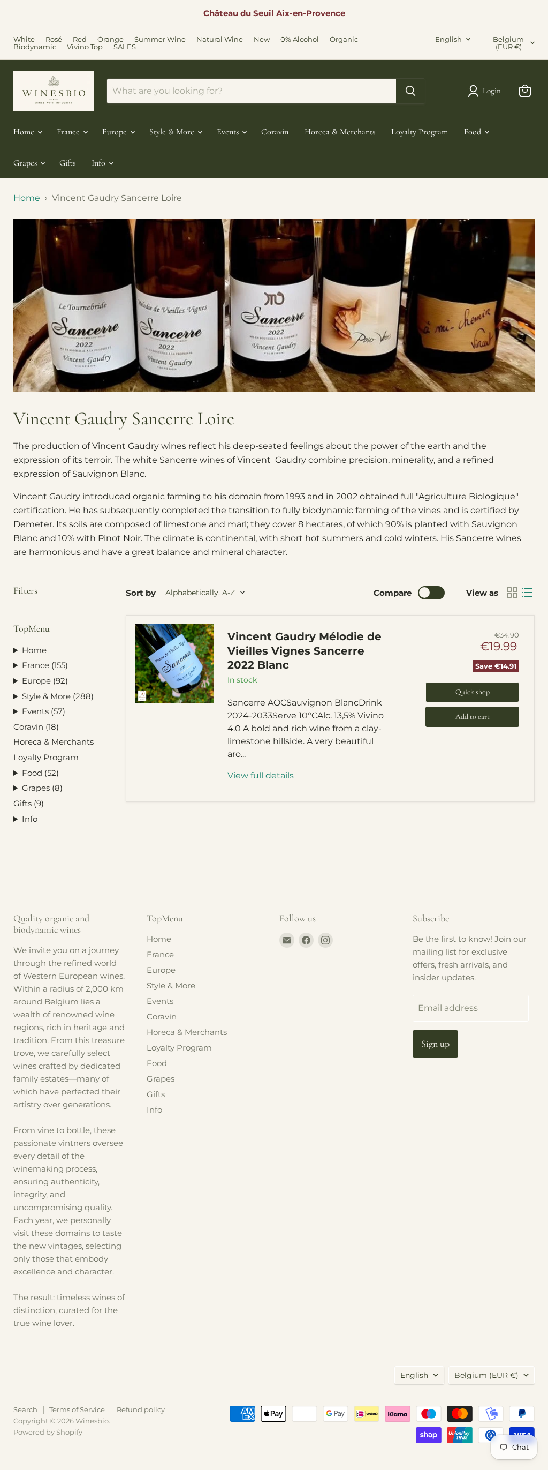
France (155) (45, 665)
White (24, 39)
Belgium (508, 43)
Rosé (53, 39)
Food (473, 131)
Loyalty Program (419, 131)
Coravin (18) (36, 727)
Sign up (435, 1043)
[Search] (410, 91)
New (262, 39)
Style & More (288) (58, 696)
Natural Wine (219, 39)
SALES (124, 47)
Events (229, 131)
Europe (115, 131)
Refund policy (141, 1409)
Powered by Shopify (47, 1432)
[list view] (527, 592)
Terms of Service (77, 1409)
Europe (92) (45, 681)
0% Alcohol (299, 39)
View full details (260, 775)
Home (24, 131)
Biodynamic (34, 47)
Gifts (67, 163)
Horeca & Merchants (340, 131)
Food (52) (40, 773)
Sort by (141, 592)
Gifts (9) (28, 803)
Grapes (26, 163)
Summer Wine (160, 39)
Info (100, 163)
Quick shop (472, 691)
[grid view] (512, 592)
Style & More (172, 131)
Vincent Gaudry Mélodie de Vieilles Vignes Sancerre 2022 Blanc (304, 650)
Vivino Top (85, 47)
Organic (344, 39)
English (448, 39)
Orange (110, 39)
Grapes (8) (42, 788)
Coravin (274, 131)
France (69, 131)
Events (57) (43, 711)
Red (80, 39)
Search (25, 1409)
